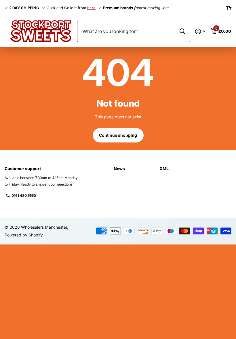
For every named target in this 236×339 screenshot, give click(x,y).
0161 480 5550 (24, 195)
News (119, 168)
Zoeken (182, 31)
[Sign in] (200, 31)
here (91, 7)
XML (164, 168)
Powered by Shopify (24, 234)
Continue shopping (118, 135)
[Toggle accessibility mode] (228, 8)
